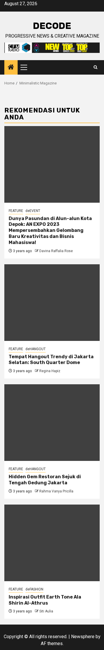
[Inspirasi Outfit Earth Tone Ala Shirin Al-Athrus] (52, 543)
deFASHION (34, 589)
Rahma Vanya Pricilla (56, 491)
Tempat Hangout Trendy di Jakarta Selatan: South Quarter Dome (51, 359)
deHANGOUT (35, 349)
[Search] (95, 67)
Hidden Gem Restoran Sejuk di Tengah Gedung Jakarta (45, 479)
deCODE (52, 25)
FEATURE (16, 211)
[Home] (11, 68)
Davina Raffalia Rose (56, 251)
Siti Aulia (46, 611)
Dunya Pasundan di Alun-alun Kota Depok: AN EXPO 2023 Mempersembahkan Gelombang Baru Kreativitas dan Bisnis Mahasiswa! (50, 230)
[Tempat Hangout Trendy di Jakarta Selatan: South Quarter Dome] (52, 302)
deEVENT (32, 211)
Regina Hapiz (49, 371)
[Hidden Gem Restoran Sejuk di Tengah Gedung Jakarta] (52, 422)
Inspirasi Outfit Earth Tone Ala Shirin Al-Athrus (45, 600)
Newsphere (82, 636)
